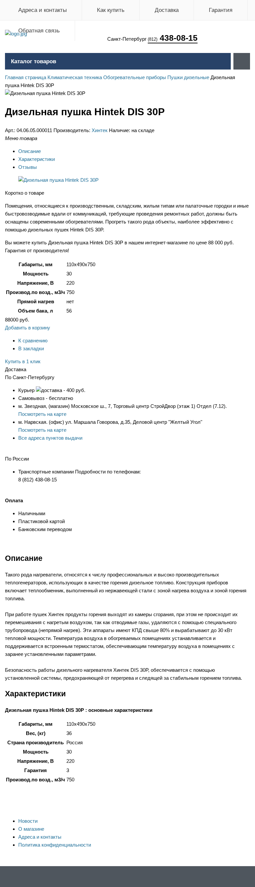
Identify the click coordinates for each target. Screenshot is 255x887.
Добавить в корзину (27, 327)
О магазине (31, 829)
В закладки (31, 348)
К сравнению (32, 340)
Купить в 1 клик (23, 361)
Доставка (167, 10)
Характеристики (36, 159)
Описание (29, 151)
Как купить (111, 10)
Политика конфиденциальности (54, 845)
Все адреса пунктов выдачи (50, 438)
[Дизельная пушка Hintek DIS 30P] (58, 180)
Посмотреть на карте (42, 414)
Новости (28, 821)
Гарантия (220, 10)
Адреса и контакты (42, 10)
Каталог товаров (33, 61)
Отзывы (27, 167)
